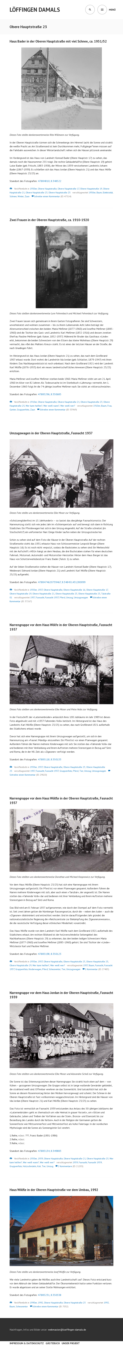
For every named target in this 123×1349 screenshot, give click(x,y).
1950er (33, 188)
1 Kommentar (91, 969)
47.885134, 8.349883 (49, 1150)
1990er (33, 1302)
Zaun (27, 196)
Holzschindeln (29, 1166)
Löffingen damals (35, 9)
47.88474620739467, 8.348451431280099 (62, 582)
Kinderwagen (35, 969)
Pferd (62, 597)
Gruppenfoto (23, 409)
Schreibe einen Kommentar (47, 196)
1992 (40, 1302)
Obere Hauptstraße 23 (37, 192)
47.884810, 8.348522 (49, 181)
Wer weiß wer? (67, 405)
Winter (21, 196)
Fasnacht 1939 (95, 1162)
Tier (81, 770)
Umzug (69, 597)
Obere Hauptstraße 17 (68, 188)
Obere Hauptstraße (47, 188)
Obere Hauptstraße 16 (74, 589)
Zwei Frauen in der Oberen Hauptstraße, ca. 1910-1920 (49, 220)
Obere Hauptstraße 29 (21, 965)
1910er (33, 401)
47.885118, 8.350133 (49, 759)
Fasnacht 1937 (52, 597)
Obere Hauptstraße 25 (59, 192)
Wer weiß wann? (51, 405)
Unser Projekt (71, 1343)
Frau (109, 405)
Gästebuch (53, 1343)
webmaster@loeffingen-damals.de (67, 1329)
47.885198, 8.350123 (49, 953)
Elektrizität (108, 192)
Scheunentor (55, 969)
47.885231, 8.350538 (49, 1295)
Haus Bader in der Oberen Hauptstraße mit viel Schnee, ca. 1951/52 (58, 41)
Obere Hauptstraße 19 (91, 188)
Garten (13, 409)
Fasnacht (40, 597)
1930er (33, 589)
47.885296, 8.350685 (49, 394)
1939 (40, 1158)
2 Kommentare (65, 1166)
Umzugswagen (81, 597)
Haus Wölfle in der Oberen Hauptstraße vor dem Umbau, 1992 (54, 1190)
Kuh (39, 1166)
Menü (112, 9)
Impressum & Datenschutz (27, 1343)
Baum (99, 192)
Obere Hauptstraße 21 (69, 401)
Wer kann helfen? (34, 405)
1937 (40, 589)
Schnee (13, 196)
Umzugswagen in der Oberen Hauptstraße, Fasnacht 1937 (51, 433)
